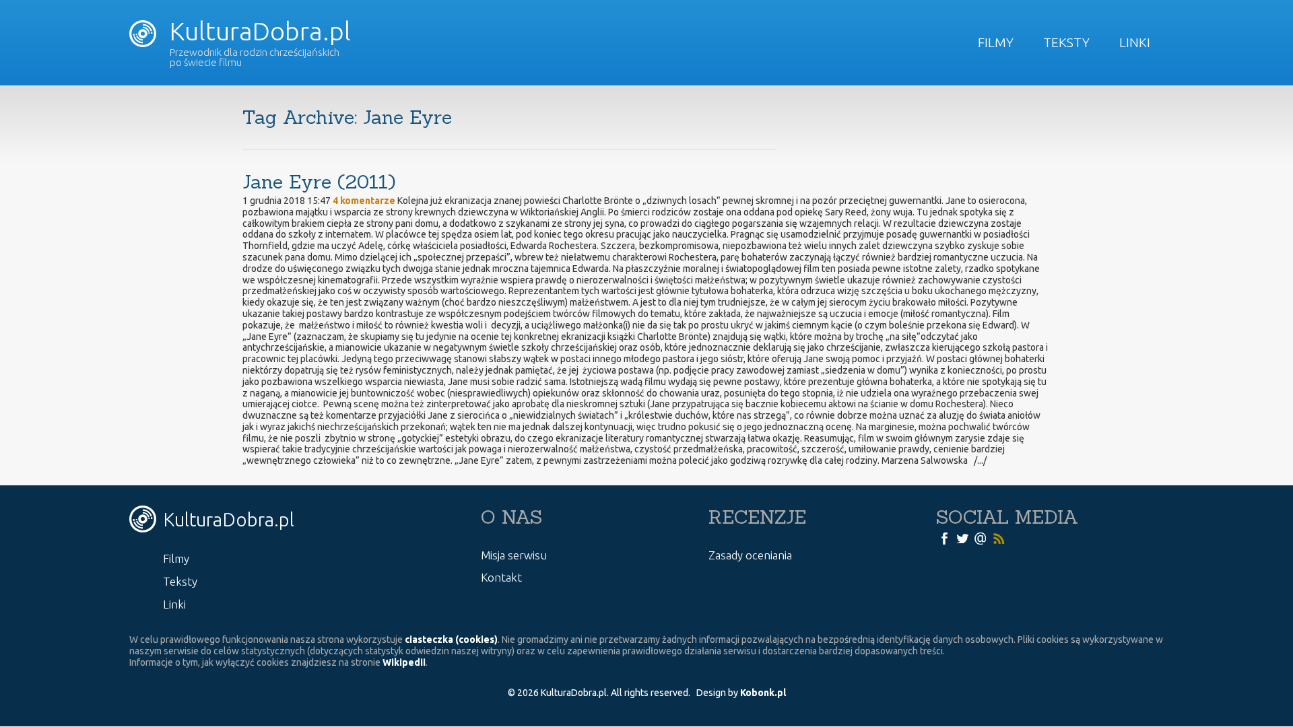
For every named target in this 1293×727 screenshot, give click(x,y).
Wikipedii (404, 662)
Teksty (1066, 42)
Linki (1134, 42)
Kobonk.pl (763, 692)
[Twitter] (962, 537)
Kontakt (501, 577)
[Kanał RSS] (999, 537)
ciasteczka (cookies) (451, 639)
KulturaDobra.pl (257, 31)
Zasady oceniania (750, 555)
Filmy (996, 42)
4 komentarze (364, 200)
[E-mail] (980, 537)
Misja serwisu (514, 555)
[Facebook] (944, 537)
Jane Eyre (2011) (318, 182)
